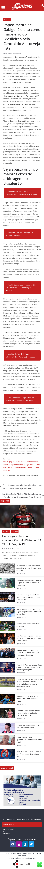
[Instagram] (19, 844)
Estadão (6, 833)
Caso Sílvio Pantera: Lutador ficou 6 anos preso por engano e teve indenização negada (29, 667)
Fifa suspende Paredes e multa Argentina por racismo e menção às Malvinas (28, 611)
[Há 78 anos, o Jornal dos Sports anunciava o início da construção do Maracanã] (7, 569)
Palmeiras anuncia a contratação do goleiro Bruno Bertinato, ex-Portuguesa (28, 582)
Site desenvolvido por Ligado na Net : (22, 858)
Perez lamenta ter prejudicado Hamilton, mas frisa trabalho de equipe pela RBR (22, 487)
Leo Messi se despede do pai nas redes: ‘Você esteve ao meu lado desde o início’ (28, 638)
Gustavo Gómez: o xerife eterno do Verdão (28, 625)
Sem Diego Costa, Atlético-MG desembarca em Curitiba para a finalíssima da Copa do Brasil (21, 495)
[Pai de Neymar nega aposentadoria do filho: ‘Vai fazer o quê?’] (7, 741)
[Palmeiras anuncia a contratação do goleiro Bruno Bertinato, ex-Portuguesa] (7, 584)
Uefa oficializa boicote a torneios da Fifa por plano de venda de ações (28, 754)
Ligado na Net (8, 829)
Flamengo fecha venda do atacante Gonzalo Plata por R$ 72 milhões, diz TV (21, 540)
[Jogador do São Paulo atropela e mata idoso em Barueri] (7, 728)
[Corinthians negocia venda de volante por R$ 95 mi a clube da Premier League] (7, 598)
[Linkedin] (25, 844)
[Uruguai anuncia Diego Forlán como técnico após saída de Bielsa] (7, 700)
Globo (5, 831)
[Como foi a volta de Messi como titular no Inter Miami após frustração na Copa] (7, 714)
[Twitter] (31, 844)
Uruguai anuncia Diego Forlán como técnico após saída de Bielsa (27, 698)
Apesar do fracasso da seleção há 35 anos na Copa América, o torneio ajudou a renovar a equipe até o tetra (29, 682)
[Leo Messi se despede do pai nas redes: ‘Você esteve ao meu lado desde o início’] (7, 639)
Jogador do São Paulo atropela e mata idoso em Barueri (28, 726)
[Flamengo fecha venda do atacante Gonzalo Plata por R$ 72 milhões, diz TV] (22, 516)
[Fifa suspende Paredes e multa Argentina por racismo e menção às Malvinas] (7, 613)
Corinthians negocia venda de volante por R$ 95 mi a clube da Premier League (28, 597)
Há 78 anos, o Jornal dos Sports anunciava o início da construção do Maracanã (28, 568)
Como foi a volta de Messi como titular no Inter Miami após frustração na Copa (28, 713)
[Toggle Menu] (3, 7)
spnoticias (18, 53)
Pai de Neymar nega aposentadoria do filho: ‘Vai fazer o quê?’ (29, 739)
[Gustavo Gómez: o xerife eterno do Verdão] (7, 626)
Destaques (6, 531)
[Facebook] (13, 844)
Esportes (7, 19)
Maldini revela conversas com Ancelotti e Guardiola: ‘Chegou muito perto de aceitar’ (27, 652)
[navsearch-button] (41, 5)
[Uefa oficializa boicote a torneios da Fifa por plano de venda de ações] (7, 755)
